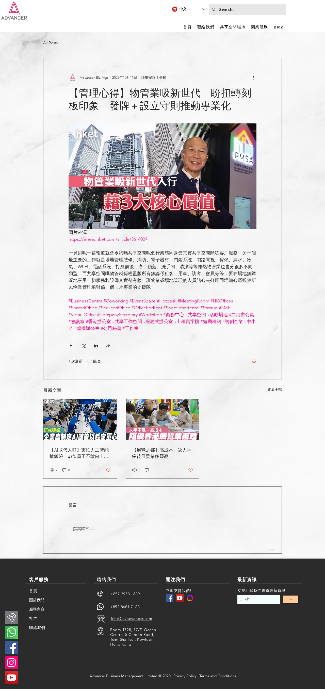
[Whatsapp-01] (11, 632)
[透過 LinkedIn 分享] (95, 345)
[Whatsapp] (100, 607)
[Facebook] (169, 598)
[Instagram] (190, 598)
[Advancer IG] (11, 662)
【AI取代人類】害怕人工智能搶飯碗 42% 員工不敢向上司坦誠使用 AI (79, 453)
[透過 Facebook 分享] (71, 345)
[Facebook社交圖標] (11, 647)
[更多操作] (253, 77)
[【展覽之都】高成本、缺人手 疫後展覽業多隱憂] (162, 419)
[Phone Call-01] (11, 617)
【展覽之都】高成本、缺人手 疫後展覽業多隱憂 (162, 453)
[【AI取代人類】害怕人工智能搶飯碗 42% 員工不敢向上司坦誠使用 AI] (80, 419)
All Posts (50, 42)
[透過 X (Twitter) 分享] (83, 345)
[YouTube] (180, 598)
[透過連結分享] (108, 345)
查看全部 (275, 389)
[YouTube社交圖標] (11, 677)
